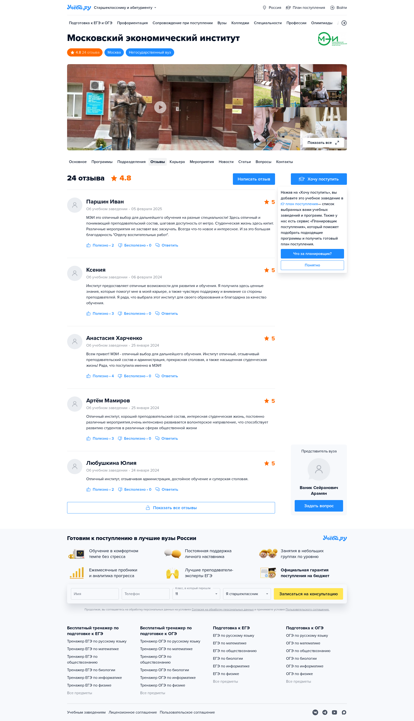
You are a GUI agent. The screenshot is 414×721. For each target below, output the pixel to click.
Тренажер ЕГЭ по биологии (91, 670)
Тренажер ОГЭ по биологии (164, 670)
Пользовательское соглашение (187, 712)
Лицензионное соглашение (133, 712)
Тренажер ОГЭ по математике (166, 649)
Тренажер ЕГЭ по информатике (94, 677)
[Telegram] (325, 712)
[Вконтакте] (315, 712)
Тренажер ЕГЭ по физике (89, 685)
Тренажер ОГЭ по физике (162, 685)
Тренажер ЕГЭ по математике (93, 649)
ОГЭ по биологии (301, 658)
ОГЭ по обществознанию (308, 650)
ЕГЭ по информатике (231, 666)
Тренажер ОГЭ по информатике (168, 677)
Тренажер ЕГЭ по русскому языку (96, 641)
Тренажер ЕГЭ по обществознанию (82, 659)
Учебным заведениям (86, 712)
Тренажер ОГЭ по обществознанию (155, 659)
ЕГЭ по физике (226, 673)
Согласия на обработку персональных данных (223, 609)
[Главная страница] (79, 8)
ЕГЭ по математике (230, 643)
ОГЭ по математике (303, 643)
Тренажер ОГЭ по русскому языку (170, 641)
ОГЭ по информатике (304, 666)
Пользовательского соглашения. (307, 609)
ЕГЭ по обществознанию (235, 650)
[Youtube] (334, 712)
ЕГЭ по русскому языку (233, 635)
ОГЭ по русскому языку (307, 635)
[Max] (344, 712)
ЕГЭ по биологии (228, 658)
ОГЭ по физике (299, 673)
